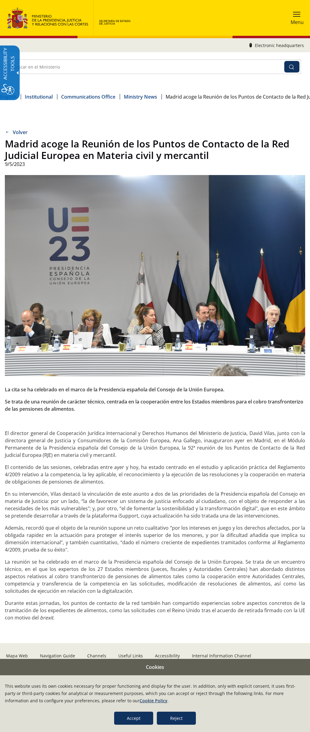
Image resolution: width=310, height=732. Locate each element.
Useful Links (130, 656)
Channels (96, 656)
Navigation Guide (57, 656)
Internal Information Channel (221, 656)
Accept (133, 718)
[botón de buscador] (291, 67)
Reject (176, 718)
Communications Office (88, 96)
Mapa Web (17, 656)
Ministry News (140, 96)
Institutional (39, 96)
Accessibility (167, 656)
